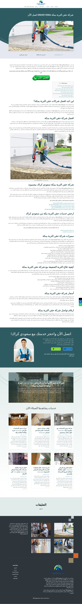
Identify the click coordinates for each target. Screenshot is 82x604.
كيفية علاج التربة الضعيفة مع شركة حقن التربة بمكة (63, 93)
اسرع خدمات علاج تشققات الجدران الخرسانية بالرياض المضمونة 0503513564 (41, 470)
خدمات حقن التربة (23, 54)
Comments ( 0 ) (59, 54)
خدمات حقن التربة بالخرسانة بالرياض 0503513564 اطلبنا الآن (61, 204)
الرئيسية (56, 7)
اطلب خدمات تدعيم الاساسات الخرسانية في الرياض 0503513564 (42, 430)
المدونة (48, 7)
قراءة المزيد (70, 447)
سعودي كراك (40, 64)
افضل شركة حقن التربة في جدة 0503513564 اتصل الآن (62, 206)
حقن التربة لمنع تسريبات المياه (67, 230)
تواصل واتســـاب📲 (55, 349)
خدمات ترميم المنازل (68, 434)
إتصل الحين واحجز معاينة (29, 7)
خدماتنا (52, 7)
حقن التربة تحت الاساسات (67, 231)
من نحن (36, 7)
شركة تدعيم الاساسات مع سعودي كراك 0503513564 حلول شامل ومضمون (64, 430)
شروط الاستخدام (15, 572)
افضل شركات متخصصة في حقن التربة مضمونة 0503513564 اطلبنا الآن (59, 209)
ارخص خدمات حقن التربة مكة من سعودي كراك (64, 90)
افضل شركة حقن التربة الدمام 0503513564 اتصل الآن (63, 207)
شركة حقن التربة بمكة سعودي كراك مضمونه (64, 88)
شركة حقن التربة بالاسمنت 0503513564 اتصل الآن (63, 203)
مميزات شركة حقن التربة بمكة (67, 92)
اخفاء (60, 83)
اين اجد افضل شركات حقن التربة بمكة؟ (65, 85)
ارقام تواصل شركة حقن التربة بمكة (66, 96)
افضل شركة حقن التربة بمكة (67, 87)
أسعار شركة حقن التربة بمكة (67, 95)
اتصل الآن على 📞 (67, 349)
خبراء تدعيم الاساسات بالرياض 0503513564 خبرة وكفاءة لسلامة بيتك (41, 384)
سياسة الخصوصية (15, 574)
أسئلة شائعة (41, 7)
